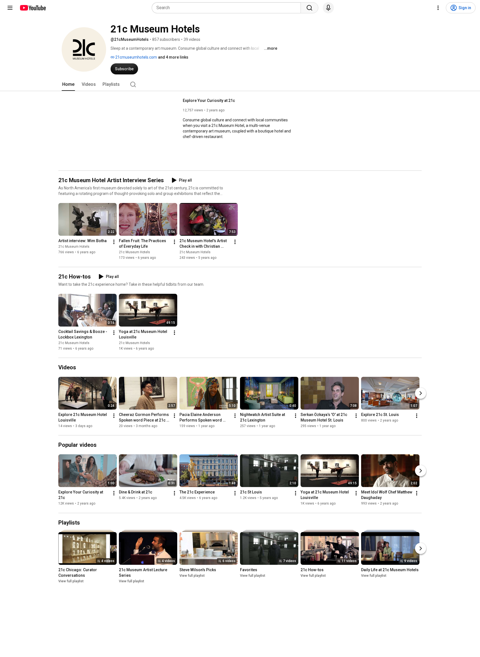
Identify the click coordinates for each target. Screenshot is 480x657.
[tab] (68, 84)
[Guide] (10, 7)
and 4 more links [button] (173, 57)
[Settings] (438, 7)
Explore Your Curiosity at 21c (209, 100)
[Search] (309, 7)
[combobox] (227, 7)
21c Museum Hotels (73, 247)
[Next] (420, 393)
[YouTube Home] (33, 8)
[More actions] (113, 241)
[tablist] (240, 84)
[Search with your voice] (328, 7)
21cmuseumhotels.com (135, 57)
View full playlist (71, 581)
